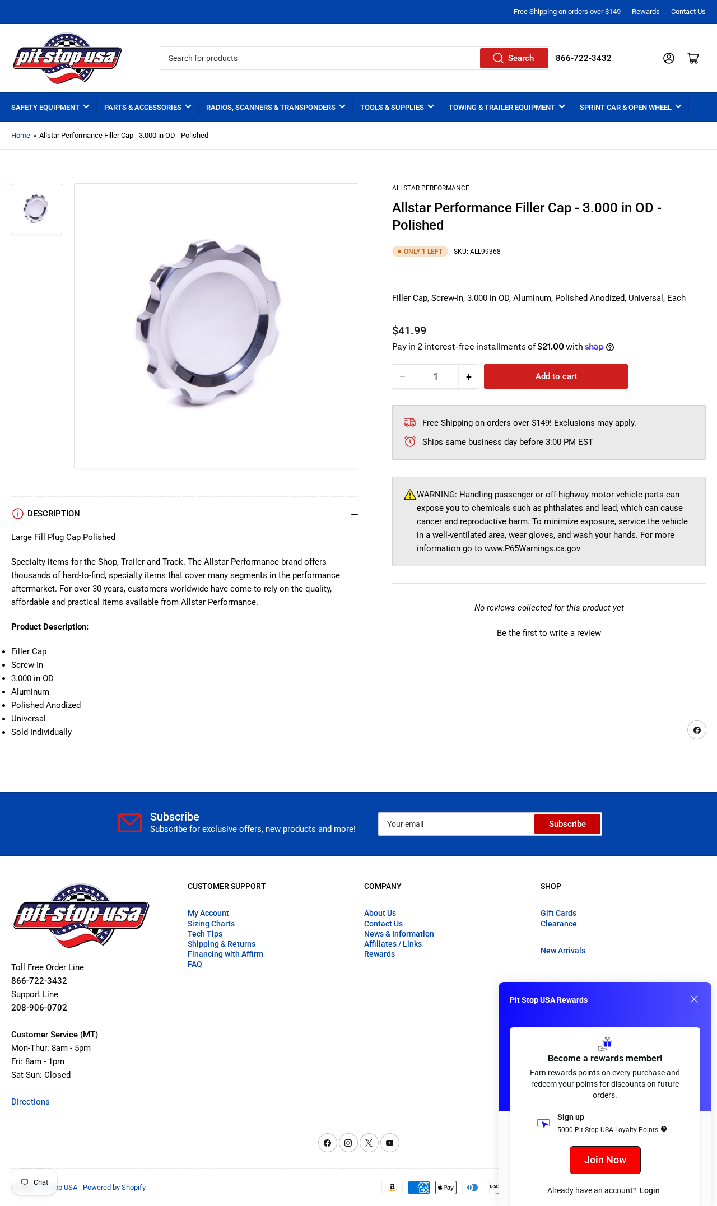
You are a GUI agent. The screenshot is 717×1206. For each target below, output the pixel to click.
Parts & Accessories (142, 107)
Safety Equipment (45, 107)
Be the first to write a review (549, 633)
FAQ (195, 964)
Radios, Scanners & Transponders (271, 107)
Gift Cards (558, 913)
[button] (549, 632)
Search (521, 58)
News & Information (399, 933)
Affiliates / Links (393, 943)
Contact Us (688, 11)
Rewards (646, 11)
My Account (208, 913)
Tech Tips (205, 933)
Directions (30, 1102)
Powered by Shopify (114, 1187)
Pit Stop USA (57, 1187)
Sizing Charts (211, 923)
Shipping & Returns (221, 943)
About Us (380, 913)
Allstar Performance (430, 188)
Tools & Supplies (392, 107)
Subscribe (567, 824)
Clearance (559, 923)
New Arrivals (563, 950)
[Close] (694, 999)
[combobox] (355, 58)
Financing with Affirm (225, 953)
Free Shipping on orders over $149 (567, 11)
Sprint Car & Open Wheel (626, 107)
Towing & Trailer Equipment (502, 107)
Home (20, 135)
